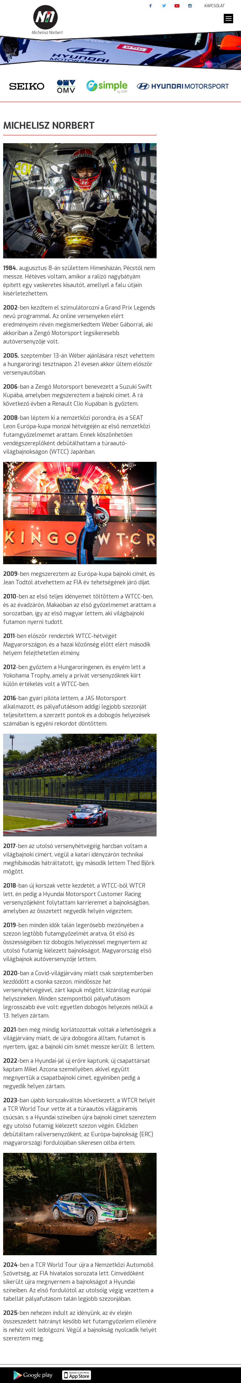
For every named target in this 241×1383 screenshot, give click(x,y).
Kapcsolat (214, 5)
